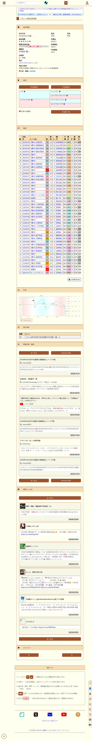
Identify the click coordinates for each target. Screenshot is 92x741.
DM (44, 730)
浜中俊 (58, 260)
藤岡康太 (59, 229)
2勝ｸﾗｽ (33, 155)
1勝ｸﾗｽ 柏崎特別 (36, 257)
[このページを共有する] (3, 736)
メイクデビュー (38, 272)
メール (52, 730)
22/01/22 (26, 251)
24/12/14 (26, 195)
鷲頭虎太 (59, 201)
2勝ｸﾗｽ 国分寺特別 (37, 148)
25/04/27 (26, 179)
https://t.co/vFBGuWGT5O (31, 587)
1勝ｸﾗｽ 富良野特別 (37, 210)
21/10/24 (26, 257)
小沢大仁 (59, 176)
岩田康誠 (59, 142)
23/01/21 (26, 238)
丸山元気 (59, 145)
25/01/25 (26, 189)
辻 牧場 (22, 58)
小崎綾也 (59, 151)
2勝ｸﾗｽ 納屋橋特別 (37, 145)
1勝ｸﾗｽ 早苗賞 (35, 263)
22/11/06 (26, 244)
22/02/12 (26, 248)
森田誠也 (59, 155)
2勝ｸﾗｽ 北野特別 (36, 167)
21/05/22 (26, 263)
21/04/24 (26, 266)
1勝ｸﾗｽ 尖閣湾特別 (37, 176)
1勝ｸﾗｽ (32, 170)
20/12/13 (26, 272)
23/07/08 (26, 217)
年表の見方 (27, 320)
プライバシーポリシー (50, 721)
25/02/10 (26, 186)
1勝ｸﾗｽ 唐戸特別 (36, 235)
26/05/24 (26, 148)
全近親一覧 (66, 112)
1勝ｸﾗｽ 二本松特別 (37, 204)
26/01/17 (26, 164)
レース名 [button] (33, 139)
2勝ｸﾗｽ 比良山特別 (37, 179)
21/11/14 (26, 254)
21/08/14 (26, 260)
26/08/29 (26, 142)
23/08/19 (26, 210)
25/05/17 (26, 176)
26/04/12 (26, 155)
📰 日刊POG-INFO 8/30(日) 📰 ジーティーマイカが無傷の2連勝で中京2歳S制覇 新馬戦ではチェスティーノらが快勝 (50, 10)
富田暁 (58, 204)
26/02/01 (26, 161)
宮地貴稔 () (23, 51)
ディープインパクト (57, 100)
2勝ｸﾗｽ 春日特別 (36, 158)
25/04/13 (26, 183)
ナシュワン (54, 91)
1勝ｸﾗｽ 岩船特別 (36, 207)
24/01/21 (26, 201)
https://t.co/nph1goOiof (29, 534)
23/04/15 (26, 232)
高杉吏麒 (59, 158)
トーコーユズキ (25, 100)
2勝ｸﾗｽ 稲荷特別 (36, 164)
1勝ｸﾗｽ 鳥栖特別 (36, 251)
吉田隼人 (59, 248)
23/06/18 (26, 223)
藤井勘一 (59, 257)
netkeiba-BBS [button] (66, 353)
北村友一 (59, 226)
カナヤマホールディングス (28, 63)
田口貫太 (59, 179)
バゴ (21, 91)
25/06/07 (26, 173)
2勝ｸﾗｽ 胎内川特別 (37, 151)
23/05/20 (26, 226)
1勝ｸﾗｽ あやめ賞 (36, 266)
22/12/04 (26, 241)
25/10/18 (26, 170)
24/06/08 (26, 198)
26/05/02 (26, 151)
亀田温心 (59, 254)
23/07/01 (26, 220)
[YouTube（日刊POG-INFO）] (64, 714)
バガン (27, 337)
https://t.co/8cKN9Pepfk (50, 587)
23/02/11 (26, 235)
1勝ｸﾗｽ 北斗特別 (36, 217)
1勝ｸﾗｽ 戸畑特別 (36, 238)
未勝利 (32, 198)
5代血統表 (34, 87)
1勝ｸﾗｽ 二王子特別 (37, 226)
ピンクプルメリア (57, 104)
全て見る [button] (34, 353)
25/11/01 (26, 167)
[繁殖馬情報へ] (24, 91)
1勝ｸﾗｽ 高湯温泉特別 (37, 244)
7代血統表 (66, 87)
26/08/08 (26, 145)
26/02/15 (26, 158)
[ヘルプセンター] (78, 714)
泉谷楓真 (59, 244)
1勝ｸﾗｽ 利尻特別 (36, 214)
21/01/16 (26, 269)
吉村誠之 (59, 173)
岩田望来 (59, 148)
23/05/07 (26, 229)
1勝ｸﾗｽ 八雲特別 (36, 223)
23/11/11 (26, 204)
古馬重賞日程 (75, 279)
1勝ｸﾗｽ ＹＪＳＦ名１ (37, 195)
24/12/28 (26, 192)
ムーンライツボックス (58, 95)
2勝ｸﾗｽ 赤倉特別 (36, 142)
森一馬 (58, 198)
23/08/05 (26, 214)
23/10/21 (26, 207)
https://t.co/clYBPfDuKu (47, 627)
